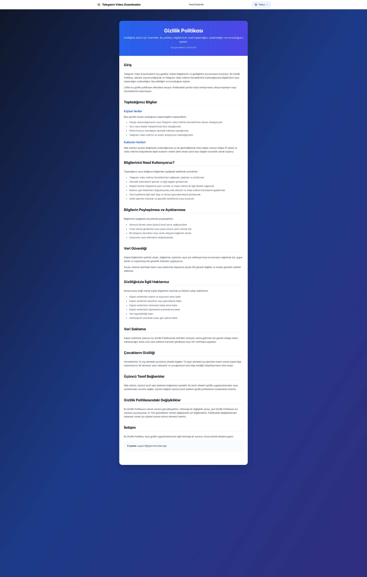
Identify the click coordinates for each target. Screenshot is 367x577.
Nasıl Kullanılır (196, 4)
